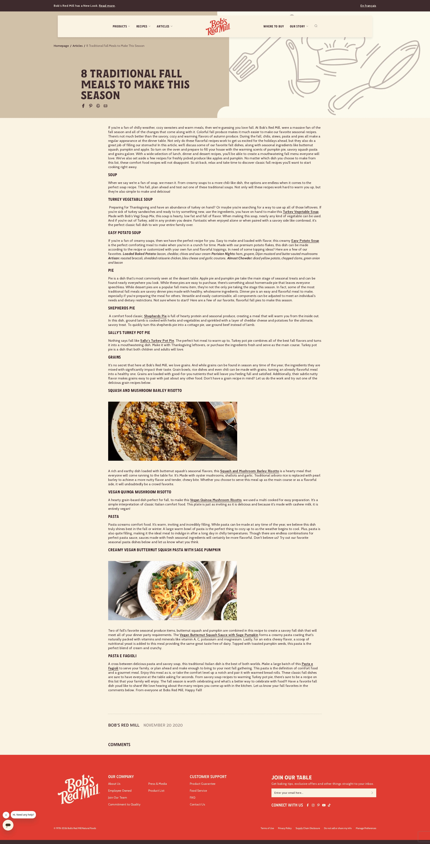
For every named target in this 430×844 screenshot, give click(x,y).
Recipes (141, 26)
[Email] (105, 105)
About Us (114, 784)
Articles (163, 26)
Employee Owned (120, 791)
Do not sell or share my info (338, 828)
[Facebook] (83, 105)
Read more (107, 6)
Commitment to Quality (124, 804)
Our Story (297, 26)
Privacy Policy (285, 828)
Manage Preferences (366, 828)
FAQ (193, 797)
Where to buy (273, 26)
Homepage (61, 46)
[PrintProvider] (98, 105)
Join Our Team (117, 797)
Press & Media (157, 784)
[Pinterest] (90, 105)
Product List (156, 791)
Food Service (198, 791)
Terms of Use (267, 828)
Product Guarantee (202, 784)
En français (368, 5)
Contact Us (197, 804)
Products (120, 26)
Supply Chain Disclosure (308, 828)
